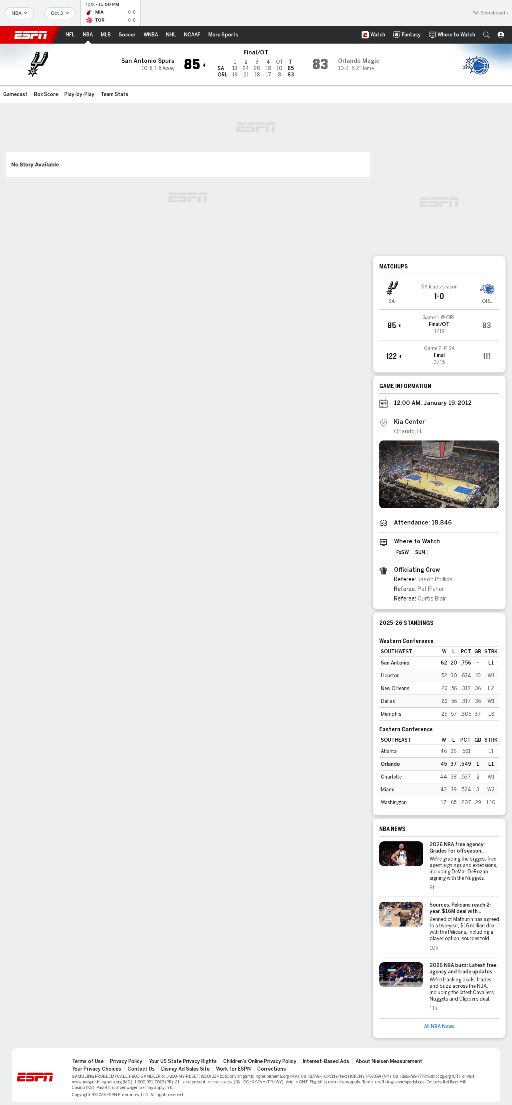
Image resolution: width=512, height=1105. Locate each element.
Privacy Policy (126, 1061)
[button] (486, 35)
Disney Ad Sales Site (185, 1069)
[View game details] (439, 325)
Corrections (271, 1069)
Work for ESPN (233, 1069)
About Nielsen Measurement (389, 1061)
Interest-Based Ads (326, 1061)
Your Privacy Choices (96, 1069)
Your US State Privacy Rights (183, 1061)
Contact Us (141, 1069)
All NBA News (439, 1026)
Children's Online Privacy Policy (259, 1061)
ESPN (30, 35)
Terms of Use (88, 1061)
